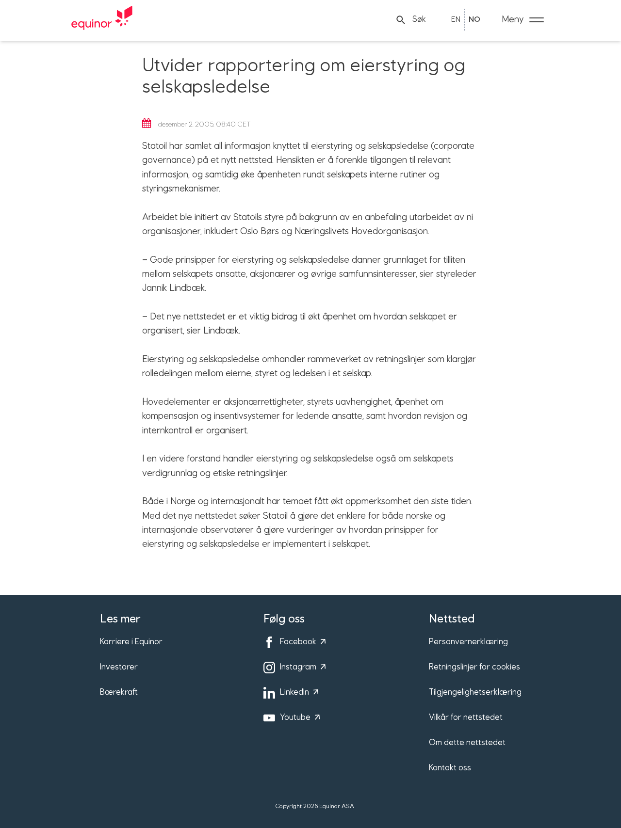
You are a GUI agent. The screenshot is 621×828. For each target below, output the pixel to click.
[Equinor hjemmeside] (101, 20)
